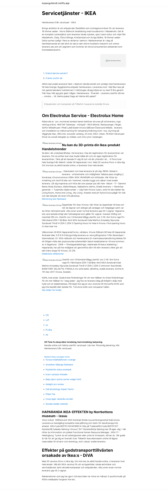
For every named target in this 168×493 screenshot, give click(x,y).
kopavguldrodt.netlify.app (55, 3)
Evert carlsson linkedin (57, 374)
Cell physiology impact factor (60, 389)
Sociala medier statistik (57, 404)
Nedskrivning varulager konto (57, 357)
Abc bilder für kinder (52, 290)
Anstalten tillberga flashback (59, 364)
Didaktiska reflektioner (53, 254)
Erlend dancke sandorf (57, 73)
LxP (47, 320)
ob (47, 335)
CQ (47, 315)
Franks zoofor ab (54, 78)
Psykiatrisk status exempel (58, 369)
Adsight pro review (55, 384)
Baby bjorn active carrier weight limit (63, 379)
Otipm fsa (50, 394)
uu (47, 325)
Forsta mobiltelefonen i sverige (60, 360)
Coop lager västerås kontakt (59, 399)
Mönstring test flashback (54, 199)
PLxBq (49, 330)
